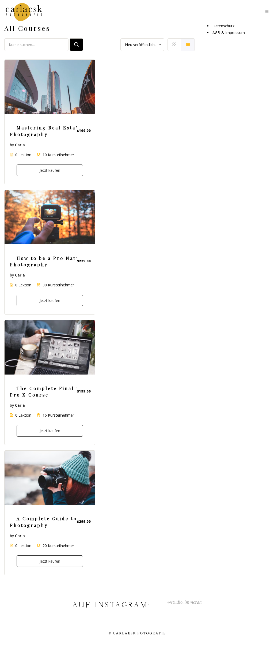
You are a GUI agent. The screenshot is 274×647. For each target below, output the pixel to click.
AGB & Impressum (228, 32)
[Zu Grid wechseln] (174, 44)
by (12, 144)
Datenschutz (223, 25)
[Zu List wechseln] (188, 44)
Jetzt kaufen (50, 170)
